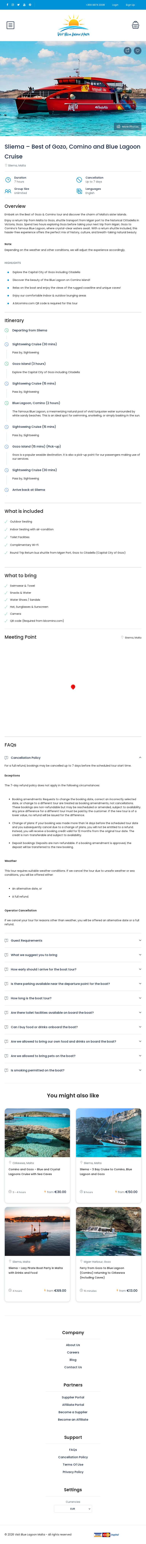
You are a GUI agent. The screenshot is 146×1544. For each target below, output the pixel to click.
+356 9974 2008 (95, 4)
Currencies (73, 1502)
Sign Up (130, 4)
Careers (73, 1352)
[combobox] (73, 1508)
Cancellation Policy (73, 1457)
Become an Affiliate (73, 1419)
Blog (73, 1360)
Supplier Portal (73, 1397)
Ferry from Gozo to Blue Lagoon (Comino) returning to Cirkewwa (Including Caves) (102, 1272)
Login (115, 4)
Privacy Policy (73, 1472)
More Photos (130, 126)
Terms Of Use (73, 1464)
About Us (73, 1345)
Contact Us (73, 1367)
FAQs (73, 1450)
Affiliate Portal (73, 1405)
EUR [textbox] (72, 1509)
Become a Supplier (73, 1412)
